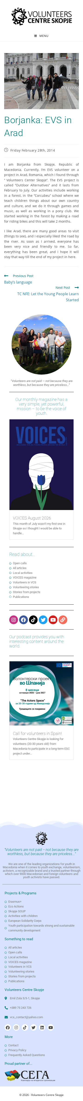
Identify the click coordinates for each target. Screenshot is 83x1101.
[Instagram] (13, 619)
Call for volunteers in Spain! (37, 733)
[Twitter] (43, 619)
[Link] (63, 619)
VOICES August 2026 (32, 518)
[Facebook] (23, 619)
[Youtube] (53, 619)
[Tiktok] (33, 619)
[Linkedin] (42, 1027)
